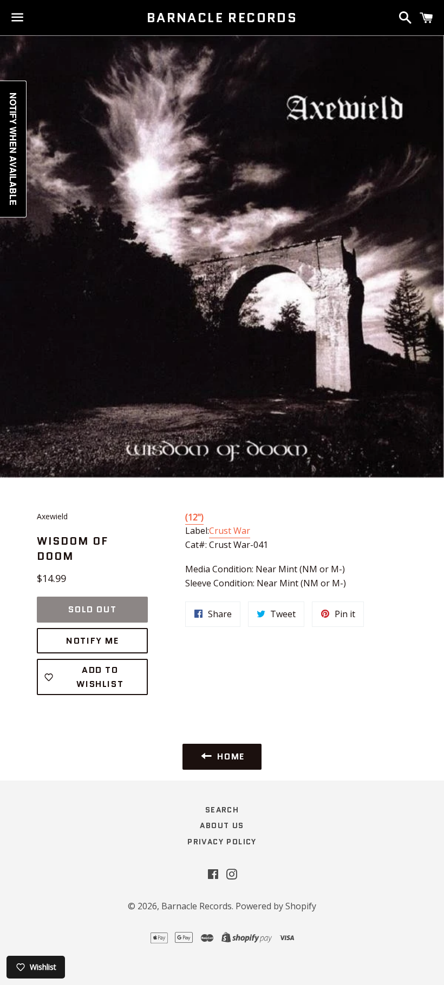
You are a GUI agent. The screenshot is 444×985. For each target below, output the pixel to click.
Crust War (229, 531)
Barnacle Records (222, 18)
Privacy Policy (222, 841)
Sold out (92, 609)
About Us (222, 825)
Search (222, 809)
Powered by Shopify (276, 906)
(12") (194, 517)
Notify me (92, 640)
